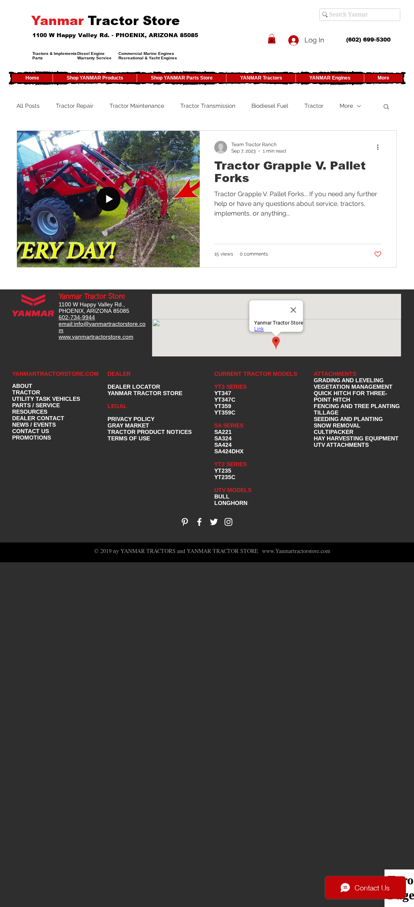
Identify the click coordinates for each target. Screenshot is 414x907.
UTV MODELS (232, 490)
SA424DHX (228, 451)
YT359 (222, 406)
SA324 (223, 438)
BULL (222, 496)
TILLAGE (326, 412)
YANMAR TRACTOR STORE (145, 393)
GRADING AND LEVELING (349, 380)
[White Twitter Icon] (214, 522)
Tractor (313, 106)
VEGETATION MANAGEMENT (353, 386)
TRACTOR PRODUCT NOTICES (150, 432)
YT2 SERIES (230, 464)
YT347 (222, 393)
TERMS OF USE (129, 438)
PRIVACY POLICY (131, 419)
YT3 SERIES (230, 386)
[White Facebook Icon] (199, 522)
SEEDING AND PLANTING (348, 419)
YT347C (224, 399)
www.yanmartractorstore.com (96, 336)
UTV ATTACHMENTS (341, 445)
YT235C (224, 477)
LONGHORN (230, 503)
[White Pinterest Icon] (185, 522)
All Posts (28, 106)
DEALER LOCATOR (134, 386)
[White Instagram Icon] (228, 522)
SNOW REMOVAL (337, 425)
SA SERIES (228, 425)
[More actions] (380, 147)
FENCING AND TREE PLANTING (357, 406)
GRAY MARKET (128, 425)
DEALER (119, 374)
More (346, 106)
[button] (272, 39)
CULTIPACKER (333, 432)
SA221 (223, 432)
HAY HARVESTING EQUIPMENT (356, 438)
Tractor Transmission (207, 106)
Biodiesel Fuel (269, 106)
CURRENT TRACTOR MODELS (256, 374)
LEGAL (117, 406)
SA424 (223, 445)
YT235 (222, 470)
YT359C (224, 412)
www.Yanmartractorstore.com (296, 551)
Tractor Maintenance (137, 106)
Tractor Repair (74, 106)
